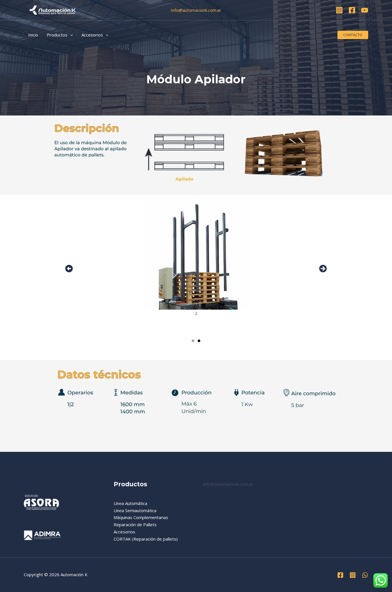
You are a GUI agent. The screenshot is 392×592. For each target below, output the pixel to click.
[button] (70, 34)
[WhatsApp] (365, 575)
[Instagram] (339, 10)
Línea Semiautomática (135, 510)
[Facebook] (352, 10)
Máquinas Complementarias (141, 517)
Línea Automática (130, 503)
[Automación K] (52, 9)
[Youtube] (364, 10)
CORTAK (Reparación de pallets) (146, 539)
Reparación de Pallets (135, 524)
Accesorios (124, 532)
